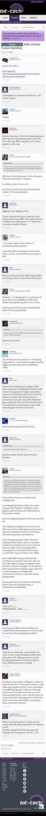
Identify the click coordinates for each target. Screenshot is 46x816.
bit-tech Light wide (7, 759)
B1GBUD (13, 419)
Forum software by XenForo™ (10, 813)
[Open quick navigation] (43, 27)
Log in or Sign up (37, 1)
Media (23, 18)
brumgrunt (14, 58)
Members (34, 18)
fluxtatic (13, 644)
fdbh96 (12, 235)
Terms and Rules (30, 813)
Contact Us (37, 759)
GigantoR (13, 438)
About (4, 770)
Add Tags (8, 749)
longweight (14, 321)
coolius (12, 109)
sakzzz (12, 598)
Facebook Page (4, 785)
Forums (14, 18)
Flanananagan (15, 87)
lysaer (12, 155)
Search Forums (6, 22)
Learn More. (16, 38)
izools (12, 468)
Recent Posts (17, 22)
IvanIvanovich (15, 714)
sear (11, 267)
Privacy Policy (41, 813)
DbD (11, 378)
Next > (11, 52)
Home (5, 18)
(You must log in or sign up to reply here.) (32, 743)
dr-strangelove (15, 620)
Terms (4, 779)
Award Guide (4, 772)
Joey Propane (15, 674)
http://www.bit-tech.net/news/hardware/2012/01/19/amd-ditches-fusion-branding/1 (21, 74)
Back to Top (4, 789)
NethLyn (13, 128)
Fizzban (13, 351)
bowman (13, 203)
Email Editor (4, 776)
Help (43, 759)
